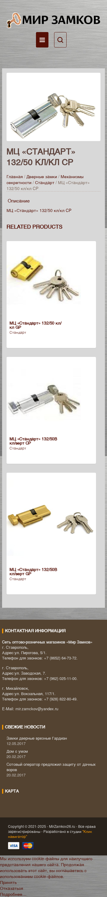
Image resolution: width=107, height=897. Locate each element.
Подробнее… (13, 894)
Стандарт (44, 182)
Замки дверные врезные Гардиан (37, 738)
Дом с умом (17, 751)
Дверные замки (41, 176)
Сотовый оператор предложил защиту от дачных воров (51, 766)
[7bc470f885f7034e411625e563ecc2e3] (53, 106)
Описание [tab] (19, 200)
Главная (15, 176)
